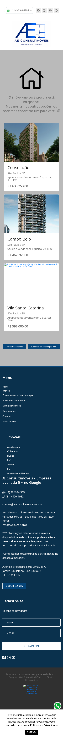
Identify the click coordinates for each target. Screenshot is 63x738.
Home (5, 387)
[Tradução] (56, 10)
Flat (9, 469)
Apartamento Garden (18, 473)
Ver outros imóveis (15, 347)
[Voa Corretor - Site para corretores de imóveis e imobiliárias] (31, 694)
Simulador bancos (11, 405)
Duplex (10, 455)
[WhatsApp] (57, 706)
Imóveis (6, 391)
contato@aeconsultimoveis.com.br (22, 504)
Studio (10, 464)
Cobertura (12, 451)
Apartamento (14, 447)
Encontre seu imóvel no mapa (17, 395)
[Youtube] (50, 10)
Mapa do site (9, 421)
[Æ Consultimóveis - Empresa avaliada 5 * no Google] (31, 34)
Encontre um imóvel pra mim (43, 347)
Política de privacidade (14, 400)
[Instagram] (44, 10)
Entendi (31, 732)
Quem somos (9, 411)
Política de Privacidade (44, 725)
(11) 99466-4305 (20, 10)
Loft (9, 460)
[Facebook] (38, 10)
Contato (6, 416)
